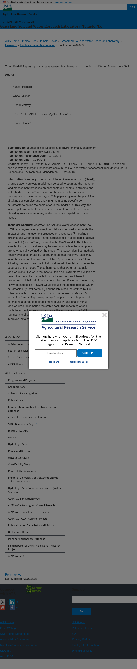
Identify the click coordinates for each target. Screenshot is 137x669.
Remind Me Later (79, 361)
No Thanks (55, 361)
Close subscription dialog (104, 315)
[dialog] (68, 340)
